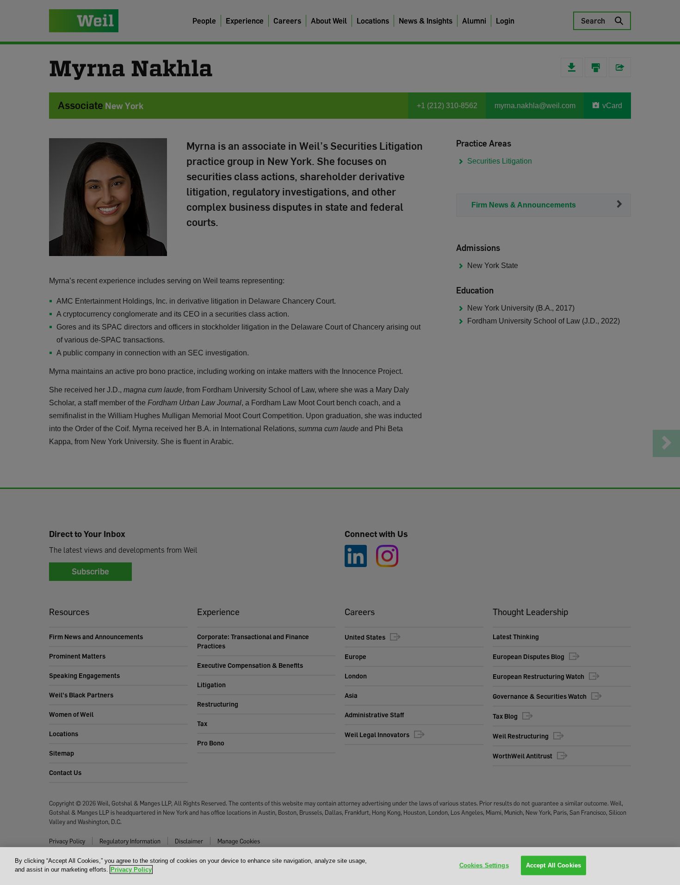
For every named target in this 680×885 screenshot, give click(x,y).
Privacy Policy (131, 869)
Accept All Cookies (553, 865)
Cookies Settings (484, 865)
